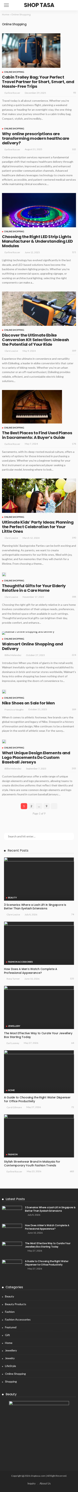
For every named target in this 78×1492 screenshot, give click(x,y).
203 (74, 768)
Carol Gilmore (14, 1107)
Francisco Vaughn (14, 709)
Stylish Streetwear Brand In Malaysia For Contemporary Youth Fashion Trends (32, 1163)
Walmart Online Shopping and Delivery (32, 646)
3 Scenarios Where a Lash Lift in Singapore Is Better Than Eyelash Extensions (35, 907)
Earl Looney (13, 1043)
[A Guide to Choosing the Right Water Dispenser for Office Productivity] (39, 1071)
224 (74, 654)
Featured (10, 1327)
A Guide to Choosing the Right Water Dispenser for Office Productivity (37, 1099)
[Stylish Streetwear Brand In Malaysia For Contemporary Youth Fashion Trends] (39, 1135)
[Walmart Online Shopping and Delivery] (28, 633)
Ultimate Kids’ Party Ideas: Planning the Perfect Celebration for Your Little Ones (37, 526)
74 (72, 914)
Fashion (13, 1154)
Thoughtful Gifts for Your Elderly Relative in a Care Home (34, 588)
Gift (7, 1335)
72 (72, 1107)
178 (74, 443)
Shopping (11, 1381)
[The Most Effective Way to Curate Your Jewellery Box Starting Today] (39, 1007)
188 (74, 596)
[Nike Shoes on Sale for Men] (4, 692)
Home (5, 14)
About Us (45, 1483)
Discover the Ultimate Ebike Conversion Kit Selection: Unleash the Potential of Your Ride (35, 339)
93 (74, 92)
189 (74, 350)
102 (74, 149)
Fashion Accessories (20, 962)
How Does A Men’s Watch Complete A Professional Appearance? (30, 971)
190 (74, 537)
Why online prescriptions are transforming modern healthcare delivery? (35, 138)
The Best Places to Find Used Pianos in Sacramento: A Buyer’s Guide (37, 435)
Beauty (12, 897)
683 (72, 1171)
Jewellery (14, 1026)
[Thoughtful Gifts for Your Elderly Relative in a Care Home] (4, 574)
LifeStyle (10, 1366)
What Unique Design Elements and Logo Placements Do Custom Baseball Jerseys (36, 757)
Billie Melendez (13, 655)
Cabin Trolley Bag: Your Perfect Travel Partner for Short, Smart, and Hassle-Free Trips (38, 81)
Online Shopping (14, 72)
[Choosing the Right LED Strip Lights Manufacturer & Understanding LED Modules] (39, 210)
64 (72, 1042)
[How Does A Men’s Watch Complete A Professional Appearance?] (39, 943)
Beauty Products (15, 1304)
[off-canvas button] (6, 5)
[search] (71, 5)
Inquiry (31, 1483)
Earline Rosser (12, 92)
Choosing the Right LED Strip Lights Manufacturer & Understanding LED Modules (37, 241)
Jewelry (10, 1358)
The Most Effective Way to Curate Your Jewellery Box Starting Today (38, 1035)
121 (74, 252)
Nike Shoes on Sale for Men (28, 703)
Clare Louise (11, 350)
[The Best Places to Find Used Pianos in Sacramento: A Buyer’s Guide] (32, 406)
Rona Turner (13, 978)
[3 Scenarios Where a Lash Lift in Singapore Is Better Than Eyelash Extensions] (39, 878)
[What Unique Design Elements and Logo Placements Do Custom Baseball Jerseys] (4, 742)
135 (72, 978)
